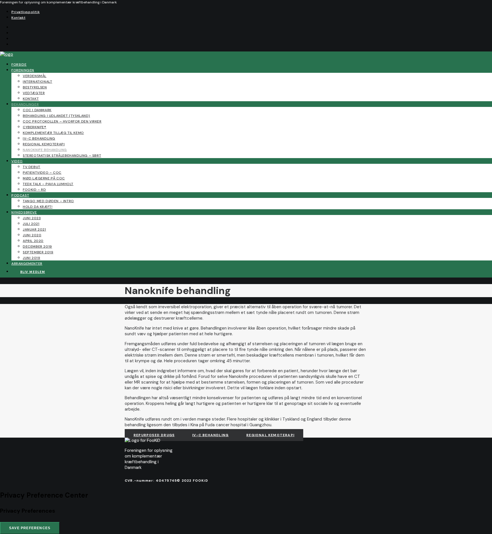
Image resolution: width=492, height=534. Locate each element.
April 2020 (33, 241)
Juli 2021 (31, 224)
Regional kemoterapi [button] (270, 435)
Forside (18, 64)
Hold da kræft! (37, 206)
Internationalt (37, 81)
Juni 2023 (32, 218)
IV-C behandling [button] (210, 435)
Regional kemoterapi (44, 144)
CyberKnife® (34, 127)
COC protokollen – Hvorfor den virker (62, 121)
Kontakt (18, 17)
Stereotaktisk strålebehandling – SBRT (62, 155)
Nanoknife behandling (45, 150)
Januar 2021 (34, 229)
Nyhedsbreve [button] (24, 212)
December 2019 (37, 246)
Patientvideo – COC (42, 172)
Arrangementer (26, 263)
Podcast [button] (20, 195)
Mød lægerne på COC (44, 178)
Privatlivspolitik (25, 12)
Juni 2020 (32, 235)
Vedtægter (34, 93)
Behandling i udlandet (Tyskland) (56, 115)
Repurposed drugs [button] (154, 435)
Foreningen (22, 70)
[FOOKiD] (246, 54)
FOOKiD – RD (34, 189)
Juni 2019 (31, 258)
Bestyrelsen (35, 87)
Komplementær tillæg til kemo (53, 133)
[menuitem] (251, 12)
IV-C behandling (39, 138)
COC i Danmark (37, 110)
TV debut (31, 167)
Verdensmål (34, 76)
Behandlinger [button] (25, 104)
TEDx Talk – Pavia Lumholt (48, 184)
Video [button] (17, 161)
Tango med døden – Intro (48, 201)
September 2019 (38, 252)
